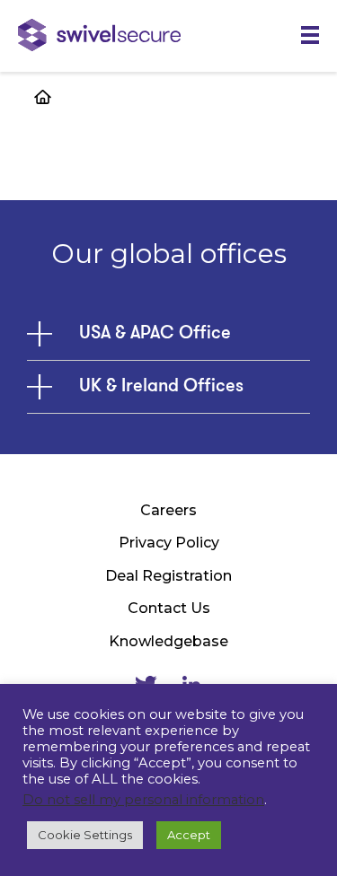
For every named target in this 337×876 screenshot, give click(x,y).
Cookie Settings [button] (85, 835)
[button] (310, 35)
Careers (168, 510)
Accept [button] (188, 835)
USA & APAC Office (155, 334)
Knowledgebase (168, 641)
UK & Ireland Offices (161, 387)
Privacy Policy (169, 542)
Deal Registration (168, 575)
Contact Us (169, 608)
